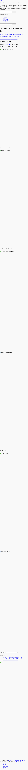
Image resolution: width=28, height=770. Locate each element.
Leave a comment (18, 34)
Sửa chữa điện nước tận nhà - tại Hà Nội (10, 3)
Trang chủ (5, 17)
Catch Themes (18, 761)
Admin (12, 34)
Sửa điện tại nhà (6, 18)
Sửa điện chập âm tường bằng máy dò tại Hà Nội (13, 657)
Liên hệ (4, 21)
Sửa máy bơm (5, 20)
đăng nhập (7, 44)
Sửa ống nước (5, 19)
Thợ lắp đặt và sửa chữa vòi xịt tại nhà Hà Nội (12, 658)
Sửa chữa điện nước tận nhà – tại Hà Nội (16, 760)
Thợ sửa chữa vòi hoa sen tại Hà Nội (10, 660)
